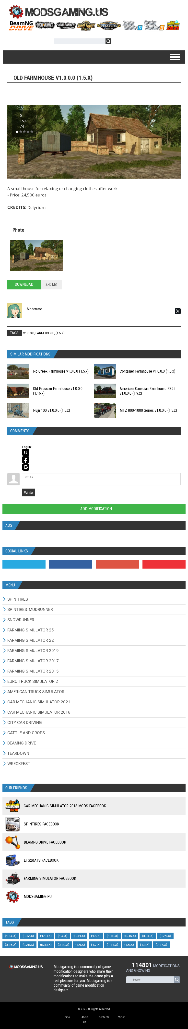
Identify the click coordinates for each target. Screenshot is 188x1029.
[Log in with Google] (25, 467)
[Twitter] (24, 564)
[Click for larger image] (36, 255)
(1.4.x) (62, 936)
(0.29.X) (165, 936)
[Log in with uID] (25, 452)
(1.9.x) (80, 945)
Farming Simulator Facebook (50, 878)
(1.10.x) (112, 936)
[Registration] (129, 42)
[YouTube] (164, 564)
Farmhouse (44, 333)
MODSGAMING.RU (38, 896)
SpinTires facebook (41, 824)
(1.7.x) (96, 945)
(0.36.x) (130, 936)
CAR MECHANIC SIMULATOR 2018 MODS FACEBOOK (65, 806)
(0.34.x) (147, 936)
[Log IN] (117, 42)
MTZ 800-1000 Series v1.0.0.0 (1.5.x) (148, 410)
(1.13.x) (46, 936)
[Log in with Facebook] (25, 459)
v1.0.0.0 (28, 333)
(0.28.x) (28, 945)
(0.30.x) (63, 945)
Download (24, 284)
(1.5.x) (60, 333)
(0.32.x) (28, 936)
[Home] (94, 28)
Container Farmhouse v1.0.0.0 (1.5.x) (147, 371)
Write (28, 492)
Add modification (95, 508)
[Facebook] (70, 564)
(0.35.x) (10, 945)
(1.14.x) (10, 936)
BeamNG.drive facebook (45, 842)
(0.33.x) (46, 945)
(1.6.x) (96, 936)
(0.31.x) (79, 936)
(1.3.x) (145, 945)
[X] (178, 311)
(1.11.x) (112, 945)
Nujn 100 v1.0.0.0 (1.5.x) (51, 410)
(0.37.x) (161, 945)
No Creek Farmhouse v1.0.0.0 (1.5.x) (61, 371)
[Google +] (117, 564)
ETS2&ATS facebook (41, 860)
